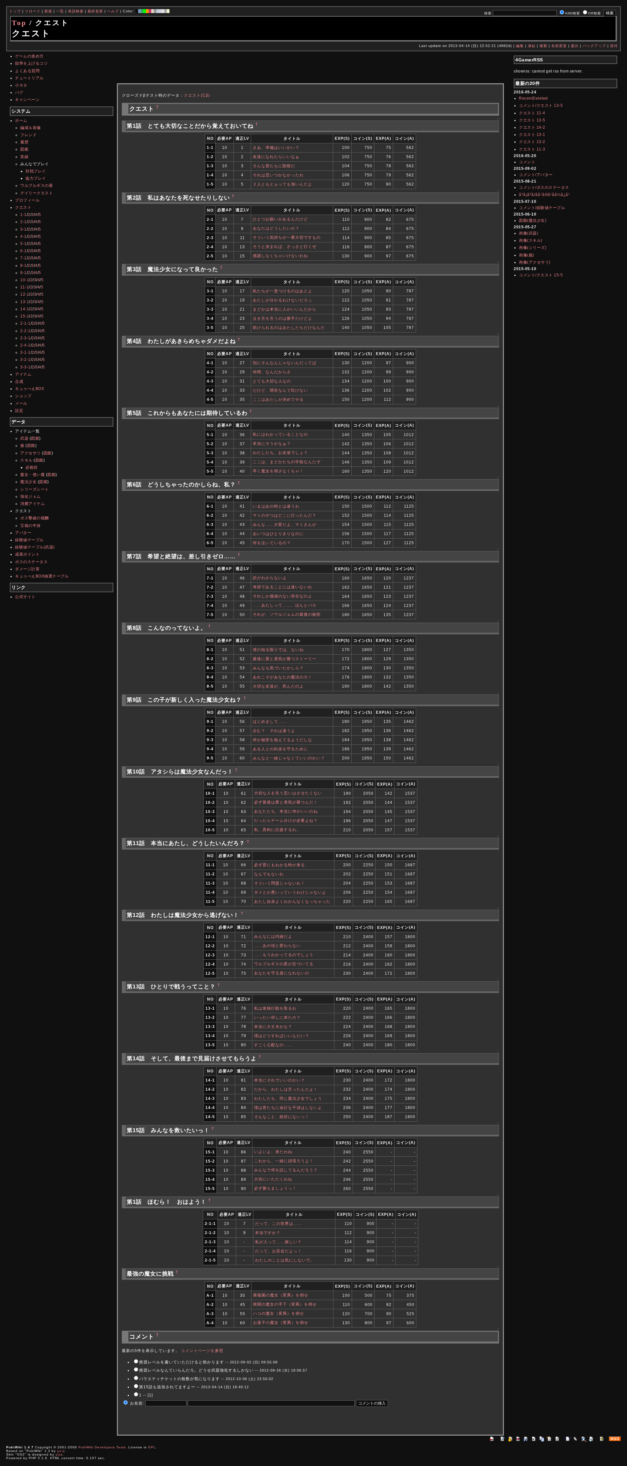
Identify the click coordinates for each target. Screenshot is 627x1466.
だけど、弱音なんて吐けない (280, 390)
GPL (152, 1447)
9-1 (23, 272)
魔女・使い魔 (32, 474)
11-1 (24, 287)
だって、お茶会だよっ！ (278, 1251)
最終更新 (95, 11)
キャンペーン (27, 99)
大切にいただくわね (273, 1179)
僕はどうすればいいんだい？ (281, 1036)
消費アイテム (32, 503)
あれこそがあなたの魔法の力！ (282, 677)
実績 (24, 157)
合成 (19, 381)
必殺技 (31, 467)
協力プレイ (35, 178)
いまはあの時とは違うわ (276, 506)
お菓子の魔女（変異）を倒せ (280, 1322)
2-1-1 (25, 323)
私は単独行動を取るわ (275, 1008)
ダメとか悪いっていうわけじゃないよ (290, 892)
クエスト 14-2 (532, 127)
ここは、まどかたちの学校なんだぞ (287, 462)
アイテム (23, 374)
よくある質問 (27, 71)
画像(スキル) (530, 240)
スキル (26, 460)
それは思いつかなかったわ (278, 175)
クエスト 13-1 (532, 134)
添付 (614, 46)
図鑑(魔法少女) (532, 220)
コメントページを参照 (202, 1350)
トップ (15, 11)
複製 (543, 46)
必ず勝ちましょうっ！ (275, 1188)
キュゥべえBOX (29, 388)
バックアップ (594, 46)
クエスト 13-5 (532, 120)
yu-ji (61, 1451)
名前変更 (559, 46)
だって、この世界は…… (278, 1223)
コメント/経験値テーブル (542, 207)
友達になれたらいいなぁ (276, 157)
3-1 (23, 229)
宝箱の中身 (30, 525)
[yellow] (168, 11)
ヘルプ (113, 11)
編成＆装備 (30, 127)
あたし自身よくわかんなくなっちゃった (292, 901)
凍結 (532, 46)
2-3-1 (25, 338)
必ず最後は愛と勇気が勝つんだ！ (286, 802)
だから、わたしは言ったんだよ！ (286, 1089)
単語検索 (76, 11)
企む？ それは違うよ (274, 730)
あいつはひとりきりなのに (278, 533)
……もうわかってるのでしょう (284, 955)
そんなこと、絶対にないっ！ (281, 1117)
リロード (32, 11)
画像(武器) (528, 233)
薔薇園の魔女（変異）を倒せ (280, 1295)
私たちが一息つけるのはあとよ (282, 291)
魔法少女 (28, 482)
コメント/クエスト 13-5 (541, 105)
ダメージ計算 (27, 569)
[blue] (139, 11)
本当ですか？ (268, 1232)
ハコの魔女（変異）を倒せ (278, 1313)
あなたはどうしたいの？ (276, 228)
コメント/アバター (536, 174)
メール (21, 403)
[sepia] (152, 11)
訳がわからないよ (270, 578)
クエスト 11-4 (532, 113)
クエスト (23, 207)
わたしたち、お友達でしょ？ (280, 452)
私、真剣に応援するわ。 (277, 829)
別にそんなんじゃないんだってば (284, 363)
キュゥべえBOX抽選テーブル (42, 576)
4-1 (23, 236)
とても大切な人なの (272, 381)
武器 (24, 438)
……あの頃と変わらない (277, 945)
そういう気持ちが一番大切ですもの (287, 237)
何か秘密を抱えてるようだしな (282, 740)
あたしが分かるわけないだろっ (282, 300)
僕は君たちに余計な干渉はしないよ (288, 1107)
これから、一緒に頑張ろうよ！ (284, 1161)
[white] (163, 11)
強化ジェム (30, 496)
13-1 (24, 302)
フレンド (28, 135)
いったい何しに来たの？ (277, 1017)
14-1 (24, 309)
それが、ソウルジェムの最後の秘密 (287, 614)
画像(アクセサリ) (535, 262)
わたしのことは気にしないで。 (284, 1260)
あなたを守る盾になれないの (281, 973)
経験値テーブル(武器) (35, 547)
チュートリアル (29, 78)
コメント (527, 162)
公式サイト (25, 597)
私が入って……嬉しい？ (278, 1242)
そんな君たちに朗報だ (274, 166)
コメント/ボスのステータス (544, 187)
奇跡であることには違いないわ (282, 587)
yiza (59, 1454)
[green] (142, 11)
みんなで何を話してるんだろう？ (286, 1170)
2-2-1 (25, 331)
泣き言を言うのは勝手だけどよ (282, 318)
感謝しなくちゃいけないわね (280, 255)
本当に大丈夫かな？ (273, 1026)
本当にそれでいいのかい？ (279, 1080)
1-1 (23, 214)
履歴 (24, 142)
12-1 (24, 294)
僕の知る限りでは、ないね (278, 649)
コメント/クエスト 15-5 (541, 275)
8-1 (23, 265)
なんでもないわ (269, 874)
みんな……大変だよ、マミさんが (284, 524)
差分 (575, 46)
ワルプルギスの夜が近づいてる (284, 964)
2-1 (23, 222)
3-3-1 (25, 367)
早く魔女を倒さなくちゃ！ (278, 471)
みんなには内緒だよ (273, 936)
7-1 (23, 258)
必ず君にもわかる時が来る (279, 865)
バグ (19, 92)
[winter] (165, 11)
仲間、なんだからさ (272, 372)
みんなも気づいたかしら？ (278, 668)
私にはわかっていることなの (280, 434)
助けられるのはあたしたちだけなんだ (289, 327)
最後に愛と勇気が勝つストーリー (284, 659)
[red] (150, 11)
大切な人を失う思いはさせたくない (288, 793)
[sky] (157, 11)
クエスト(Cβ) (197, 95)
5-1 (23, 243)
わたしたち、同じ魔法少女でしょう (288, 1098)
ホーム (21, 120)
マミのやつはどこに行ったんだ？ (284, 515)
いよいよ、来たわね (273, 1151)
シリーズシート (34, 489)
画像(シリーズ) (532, 247)
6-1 (23, 251)
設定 (19, 410)
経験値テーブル (29, 540)
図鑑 (24, 149)
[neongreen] (144, 11)
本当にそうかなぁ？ (272, 443)
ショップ (23, 396)
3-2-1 (25, 359)
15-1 (24, 316)
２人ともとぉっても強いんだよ (282, 184)
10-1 (24, 280)
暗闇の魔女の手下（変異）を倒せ (285, 1304)
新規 (48, 11)
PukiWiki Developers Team (102, 1447)
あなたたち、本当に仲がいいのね (286, 811)
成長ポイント (27, 554)
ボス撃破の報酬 (34, 518)
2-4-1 (25, 345)
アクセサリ (30, 453)
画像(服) (526, 255)
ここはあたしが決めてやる (278, 399)
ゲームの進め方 (29, 56)
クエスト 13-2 (532, 141)
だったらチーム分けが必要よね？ (286, 820)
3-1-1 (25, 352)
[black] (137, 11)
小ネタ (21, 85)
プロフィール (27, 200)
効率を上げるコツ (31, 63)
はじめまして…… (270, 721)
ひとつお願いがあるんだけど (280, 219)
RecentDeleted (533, 98)
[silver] (155, 11)
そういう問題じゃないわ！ (279, 883)
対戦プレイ (35, 171)
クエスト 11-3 (532, 149)
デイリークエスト (36, 193)
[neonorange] (147, 11)
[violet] (160, 11)
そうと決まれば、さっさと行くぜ (284, 246)
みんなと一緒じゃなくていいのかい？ (289, 758)
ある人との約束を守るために (280, 749)
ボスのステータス (31, 562)
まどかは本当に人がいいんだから (284, 309)
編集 (520, 46)
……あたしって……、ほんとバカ (284, 605)
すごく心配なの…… (273, 1045)
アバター (23, 532)
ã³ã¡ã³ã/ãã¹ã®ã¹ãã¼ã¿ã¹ (544, 194)
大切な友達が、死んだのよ (278, 686)
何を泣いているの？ (272, 543)
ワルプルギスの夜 (36, 185)
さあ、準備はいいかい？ (276, 147)
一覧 (60, 11)
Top (19, 23)
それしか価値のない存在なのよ (282, 596)
